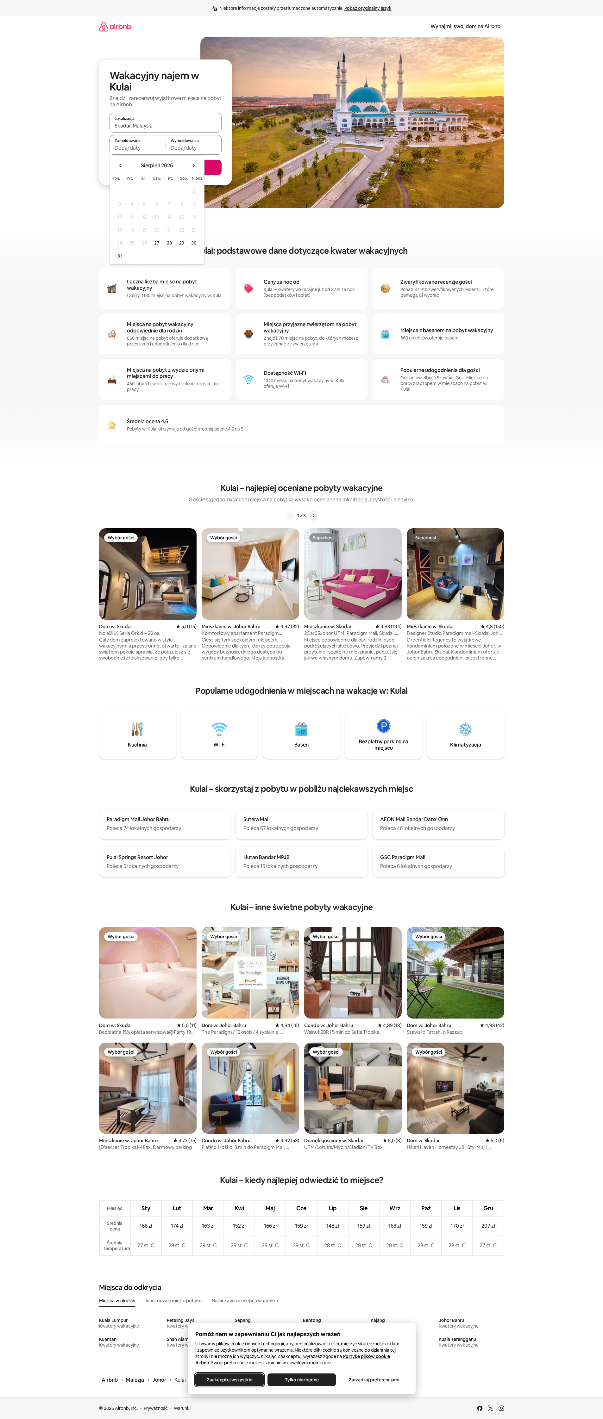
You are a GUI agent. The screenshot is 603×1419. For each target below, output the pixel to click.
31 (119, 256)
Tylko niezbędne (301, 1380)
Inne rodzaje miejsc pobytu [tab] (174, 1301)
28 (169, 243)
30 (194, 243)
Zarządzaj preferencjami (374, 1380)
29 (181, 243)
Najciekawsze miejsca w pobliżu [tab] (245, 1301)
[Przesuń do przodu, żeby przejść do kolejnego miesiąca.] (193, 166)
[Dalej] (313, 516)
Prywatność (156, 1408)
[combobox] (166, 125)
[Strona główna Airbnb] (115, 26)
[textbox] (137, 148)
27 (156, 243)
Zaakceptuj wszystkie (229, 1380)
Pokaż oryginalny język (368, 8)
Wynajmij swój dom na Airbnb (465, 26)
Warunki (182, 1408)
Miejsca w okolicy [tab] (117, 1301)
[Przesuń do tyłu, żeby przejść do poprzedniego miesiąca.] (120, 166)
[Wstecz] (290, 516)
